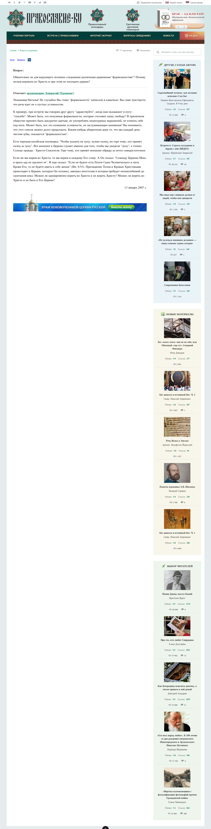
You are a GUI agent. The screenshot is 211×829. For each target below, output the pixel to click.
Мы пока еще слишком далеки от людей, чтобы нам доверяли (177, 196)
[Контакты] (45, 2)
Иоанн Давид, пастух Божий (177, 594)
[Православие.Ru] (44, 18)
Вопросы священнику (137, 36)
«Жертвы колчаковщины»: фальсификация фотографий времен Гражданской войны (177, 795)
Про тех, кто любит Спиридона (177, 640)
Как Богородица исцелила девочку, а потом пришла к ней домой (177, 687)
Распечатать (145, 50)
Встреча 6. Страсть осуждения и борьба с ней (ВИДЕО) (177, 147)
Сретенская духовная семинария (132, 27)
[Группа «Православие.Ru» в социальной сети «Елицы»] (34, 2)
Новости (168, 36)
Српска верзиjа (196, 2)
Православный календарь (97, 25)
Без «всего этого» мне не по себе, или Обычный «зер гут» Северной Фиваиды (177, 345)
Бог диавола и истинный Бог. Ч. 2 (177, 394)
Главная (13, 50)
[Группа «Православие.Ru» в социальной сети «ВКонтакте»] (9, 2)
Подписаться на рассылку (151, 2)
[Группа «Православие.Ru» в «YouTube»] (29, 2)
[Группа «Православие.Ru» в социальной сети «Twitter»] (19, 2)
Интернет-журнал (101, 36)
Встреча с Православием (62, 36)
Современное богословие (177, 285)
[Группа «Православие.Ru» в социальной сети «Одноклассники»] (14, 2)
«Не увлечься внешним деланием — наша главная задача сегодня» (177, 241)
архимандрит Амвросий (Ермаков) (50, 93)
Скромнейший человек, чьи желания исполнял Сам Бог (177, 94)
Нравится (21, 59)
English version (176, 2)
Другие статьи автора (180, 65)
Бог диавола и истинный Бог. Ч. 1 (177, 533)
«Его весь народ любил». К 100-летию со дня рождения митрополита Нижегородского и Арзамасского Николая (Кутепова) (177, 740)
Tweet (12, 59)
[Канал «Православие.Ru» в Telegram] (40, 2)
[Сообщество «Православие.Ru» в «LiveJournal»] (24, 2)
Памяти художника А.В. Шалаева (177, 486)
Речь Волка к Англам (177, 440)
